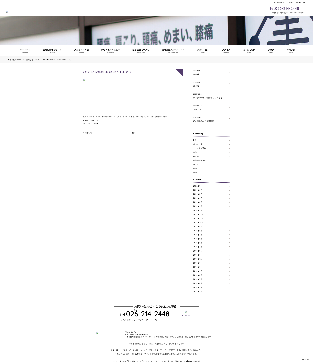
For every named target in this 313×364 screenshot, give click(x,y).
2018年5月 (197, 287)
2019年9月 (197, 226)
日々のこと (197, 156)
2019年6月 (197, 239)
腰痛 (195, 168)
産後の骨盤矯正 (199, 160)
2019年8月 (197, 231)
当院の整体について (52, 51)
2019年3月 (197, 251)
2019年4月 (197, 247)
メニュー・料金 (81, 51)
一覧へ (133, 133)
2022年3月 (197, 186)
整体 (195, 152)
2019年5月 (197, 243)
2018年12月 (198, 259)
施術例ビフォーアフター (173, 51)
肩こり (196, 164)
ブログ (271, 51)
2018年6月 (197, 283)
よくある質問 (249, 51)
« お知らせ (87, 133)
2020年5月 (197, 194)
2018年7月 (197, 279)
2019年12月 (198, 214)
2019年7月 (197, 235)
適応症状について (141, 51)
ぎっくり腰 (197, 144)
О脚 (194, 140)
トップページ (24, 51)
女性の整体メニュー (110, 51)
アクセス (226, 51)
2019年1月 (197, 255)
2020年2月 (197, 206)
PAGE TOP (305, 359)
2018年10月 (198, 267)
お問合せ (291, 51)
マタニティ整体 (199, 148)
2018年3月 (197, 291)
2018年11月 (198, 263)
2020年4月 (197, 198)
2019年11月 (198, 218)
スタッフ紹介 (203, 51)
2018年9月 (197, 271)
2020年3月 (197, 202)
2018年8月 (197, 275)
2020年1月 (197, 210)
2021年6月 (197, 190)
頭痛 (195, 173)
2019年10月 (198, 222)
